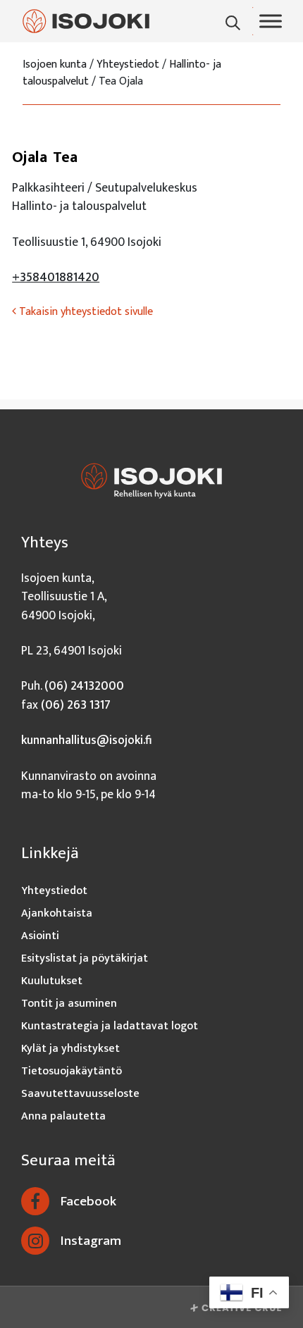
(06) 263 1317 (76, 705)
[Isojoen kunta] (86, 21)
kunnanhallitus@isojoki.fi (86, 740)
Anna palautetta (63, 1116)
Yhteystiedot (54, 890)
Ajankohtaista (56, 913)
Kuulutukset (51, 981)
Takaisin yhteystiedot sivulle (84, 311)
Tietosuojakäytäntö (71, 1071)
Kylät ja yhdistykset (70, 1048)
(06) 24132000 (84, 686)
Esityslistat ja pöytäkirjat (84, 958)
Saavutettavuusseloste (80, 1093)
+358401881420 (55, 277)
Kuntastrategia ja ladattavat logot (109, 1026)
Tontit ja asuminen (69, 1003)
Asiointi (40, 935)
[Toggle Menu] (270, 21)
